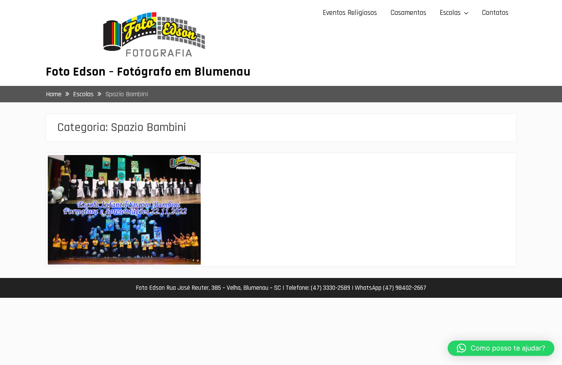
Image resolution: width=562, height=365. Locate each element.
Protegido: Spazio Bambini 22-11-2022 (112, 167)
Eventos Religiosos (350, 13)
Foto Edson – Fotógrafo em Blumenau (148, 72)
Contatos (495, 13)
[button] (501, 348)
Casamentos (408, 13)
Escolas (450, 13)
